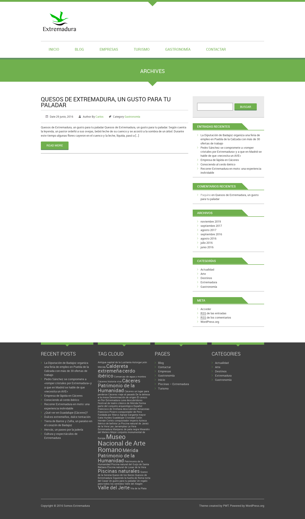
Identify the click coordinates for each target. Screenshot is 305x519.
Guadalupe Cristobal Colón (127, 417)
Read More (54, 145)
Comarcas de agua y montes (130, 376)
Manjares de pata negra (126, 429)
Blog (79, 49)
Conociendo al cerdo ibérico (218, 164)
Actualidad (207, 269)
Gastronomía (177, 49)
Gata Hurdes (105, 417)
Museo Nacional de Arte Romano (121, 443)
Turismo (142, 49)
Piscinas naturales (119, 471)
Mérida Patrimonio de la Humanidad (118, 455)
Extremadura (209, 282)
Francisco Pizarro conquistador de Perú (120, 411)
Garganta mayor (137, 414)
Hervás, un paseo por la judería (63, 429)
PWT (226, 506)
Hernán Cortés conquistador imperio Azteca (122, 420)
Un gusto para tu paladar (122, 480)
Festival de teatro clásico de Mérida (118, 403)
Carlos (99, 116)
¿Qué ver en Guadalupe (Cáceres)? (66, 413)
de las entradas (213, 313)
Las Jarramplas (118, 426)
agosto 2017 (208, 230)
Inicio (54, 49)
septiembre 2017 (211, 226)
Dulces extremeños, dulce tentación (67, 417)
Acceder (206, 309)
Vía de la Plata (138, 488)
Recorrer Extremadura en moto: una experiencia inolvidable (67, 406)
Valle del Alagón (133, 483)
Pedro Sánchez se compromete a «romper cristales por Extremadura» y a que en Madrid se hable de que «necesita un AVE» (231, 152)
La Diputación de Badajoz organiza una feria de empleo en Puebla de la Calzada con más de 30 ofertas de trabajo (230, 139)
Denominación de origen (122, 397)
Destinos (206, 278)
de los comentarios (216, 317)
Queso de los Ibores (123, 475)
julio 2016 (207, 243)
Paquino (206, 195)
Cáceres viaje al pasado (121, 394)
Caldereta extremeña (113, 368)
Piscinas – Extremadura (173, 384)
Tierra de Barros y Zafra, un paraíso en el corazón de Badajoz (68, 423)
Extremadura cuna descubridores (124, 400)
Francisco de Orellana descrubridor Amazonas (123, 409)
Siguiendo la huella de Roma (128, 477)
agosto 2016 (208, 238)
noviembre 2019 (211, 221)
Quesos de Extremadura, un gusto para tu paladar (106, 102)
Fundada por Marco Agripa (112, 414)
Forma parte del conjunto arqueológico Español (122, 405)
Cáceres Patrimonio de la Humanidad (119, 385)
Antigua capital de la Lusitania (115, 362)
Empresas (109, 49)
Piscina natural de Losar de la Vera (126, 467)
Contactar (216, 49)
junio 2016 (207, 247)
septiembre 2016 (211, 234)
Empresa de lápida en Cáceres (220, 160)
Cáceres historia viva (109, 381)
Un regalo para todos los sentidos (122, 482)
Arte (203, 274)
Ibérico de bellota (107, 423)
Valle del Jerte (114, 487)
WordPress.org (210, 322)
